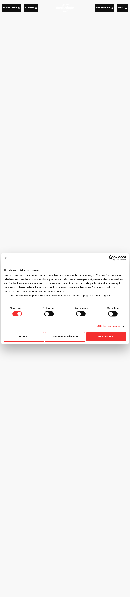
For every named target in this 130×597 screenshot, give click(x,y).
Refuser (23, 336)
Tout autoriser (106, 336)
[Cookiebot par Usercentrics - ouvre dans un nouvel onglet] (111, 257)
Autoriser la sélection (65, 336)
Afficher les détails (108, 326)
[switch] (49, 313)
